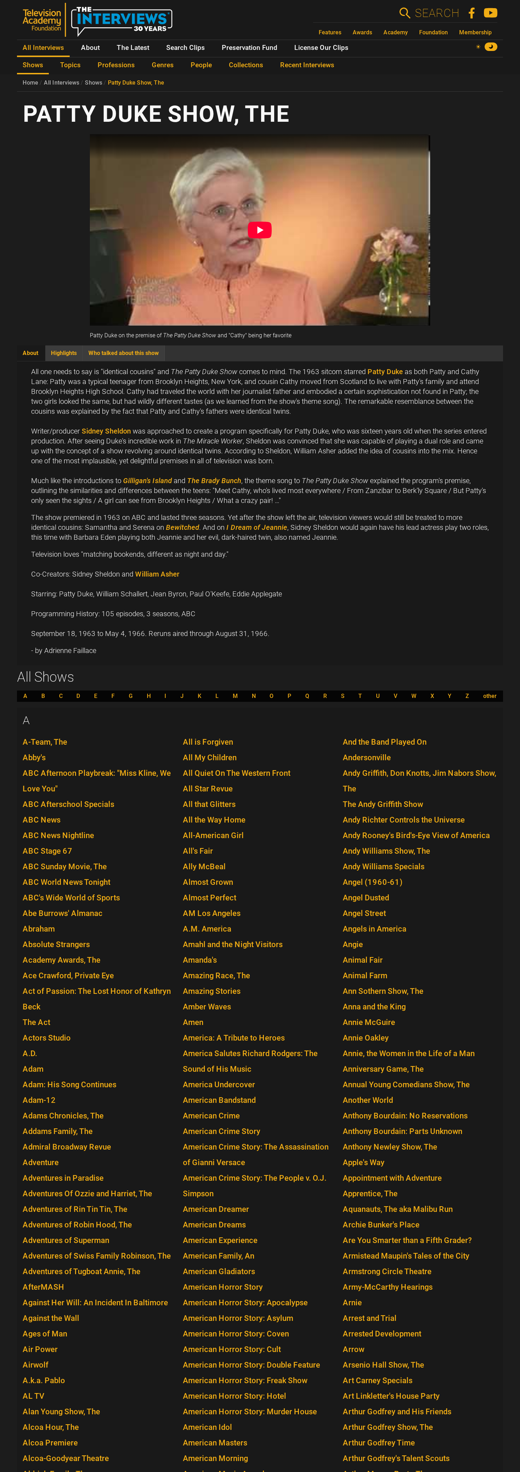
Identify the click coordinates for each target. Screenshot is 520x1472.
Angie (353, 944)
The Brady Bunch (214, 480)
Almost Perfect (209, 897)
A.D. (30, 1053)
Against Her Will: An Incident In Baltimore (95, 1302)
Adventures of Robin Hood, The (77, 1224)
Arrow (353, 1349)
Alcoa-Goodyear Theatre (66, 1458)
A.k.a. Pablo (44, 1380)
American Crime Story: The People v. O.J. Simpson (255, 1186)
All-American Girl (213, 835)
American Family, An (218, 1256)
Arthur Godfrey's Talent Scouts (396, 1458)
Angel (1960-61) (373, 882)
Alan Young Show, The (61, 1411)
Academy (395, 32)
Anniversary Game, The (383, 1069)
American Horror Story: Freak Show (245, 1380)
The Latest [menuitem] (133, 48)
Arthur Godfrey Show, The (388, 1427)
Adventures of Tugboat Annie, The (81, 1271)
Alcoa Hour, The (51, 1427)
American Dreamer (216, 1209)
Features (330, 32)
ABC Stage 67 (48, 851)
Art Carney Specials (377, 1380)
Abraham (39, 928)
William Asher (157, 574)
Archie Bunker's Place (381, 1224)
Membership (475, 32)
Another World (368, 1100)
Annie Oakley (366, 1037)
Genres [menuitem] (163, 65)
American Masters (215, 1442)
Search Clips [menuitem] (185, 48)
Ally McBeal (204, 866)
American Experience (220, 1240)
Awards (362, 32)
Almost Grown (208, 882)
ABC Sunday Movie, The (65, 866)
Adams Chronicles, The (63, 1115)
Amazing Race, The (216, 975)
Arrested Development (382, 1333)
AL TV (34, 1396)
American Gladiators (219, 1271)
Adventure (41, 1162)
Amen (193, 1022)
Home (30, 82)
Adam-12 (39, 1100)
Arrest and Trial (370, 1318)
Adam (33, 1069)
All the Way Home (214, 819)
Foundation (433, 32)
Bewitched (182, 527)
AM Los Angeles (212, 913)
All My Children (210, 757)
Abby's (34, 757)
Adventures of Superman (66, 1240)
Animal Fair (363, 960)
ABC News (41, 819)
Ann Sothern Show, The (383, 991)
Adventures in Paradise (63, 1178)
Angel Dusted (366, 897)
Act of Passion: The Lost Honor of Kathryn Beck (97, 999)
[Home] (100, 23)
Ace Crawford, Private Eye (68, 975)
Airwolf (35, 1365)
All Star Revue (208, 788)
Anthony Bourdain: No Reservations (405, 1115)
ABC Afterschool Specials (68, 804)
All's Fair (198, 851)
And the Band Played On (385, 742)
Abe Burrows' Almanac (63, 913)
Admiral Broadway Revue (67, 1146)
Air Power (40, 1349)
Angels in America (374, 928)
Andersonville (367, 757)
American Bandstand (219, 1100)
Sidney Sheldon (106, 431)
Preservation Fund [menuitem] (249, 48)
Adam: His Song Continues (69, 1084)
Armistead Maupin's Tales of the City (406, 1256)
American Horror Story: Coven (236, 1333)
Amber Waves (207, 1006)
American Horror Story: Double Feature (251, 1365)
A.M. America (207, 928)
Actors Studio (47, 1037)
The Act (36, 1022)
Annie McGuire (369, 1022)
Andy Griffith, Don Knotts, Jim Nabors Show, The (419, 781)
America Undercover (219, 1084)
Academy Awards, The (61, 960)
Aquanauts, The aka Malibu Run (398, 1209)
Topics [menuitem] (70, 65)
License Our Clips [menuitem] (321, 48)
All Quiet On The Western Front (236, 773)
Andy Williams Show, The (386, 851)
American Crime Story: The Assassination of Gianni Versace (256, 1154)
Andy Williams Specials (383, 866)
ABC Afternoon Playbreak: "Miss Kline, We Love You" (97, 781)
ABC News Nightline (58, 835)
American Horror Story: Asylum (238, 1318)
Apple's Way (364, 1162)
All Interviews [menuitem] (43, 48)
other (490, 696)
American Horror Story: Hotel (234, 1396)
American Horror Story (223, 1287)
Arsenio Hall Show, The (383, 1365)
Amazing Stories (212, 991)
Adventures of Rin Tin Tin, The (75, 1209)
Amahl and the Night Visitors (233, 944)
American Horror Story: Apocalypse (245, 1302)
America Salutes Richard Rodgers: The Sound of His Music (250, 1061)
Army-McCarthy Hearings (388, 1287)
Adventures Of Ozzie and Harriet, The (87, 1193)
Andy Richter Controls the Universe (404, 819)
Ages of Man (45, 1333)
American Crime (211, 1115)
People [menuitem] (201, 65)
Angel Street (364, 913)
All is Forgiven (208, 742)
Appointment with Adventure (392, 1178)
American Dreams (214, 1224)
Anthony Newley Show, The (390, 1146)
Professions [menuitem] (116, 65)
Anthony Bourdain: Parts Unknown (402, 1131)
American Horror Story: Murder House (250, 1411)
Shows (93, 82)
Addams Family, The (58, 1131)
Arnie (352, 1302)
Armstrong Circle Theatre (387, 1271)
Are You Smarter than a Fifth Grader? (407, 1240)
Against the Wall (51, 1318)
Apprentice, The (370, 1193)
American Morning (215, 1458)
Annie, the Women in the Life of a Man (409, 1053)
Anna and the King (374, 1006)
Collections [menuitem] (246, 65)
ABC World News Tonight (66, 882)
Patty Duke (385, 371)
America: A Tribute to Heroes (234, 1037)
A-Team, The (45, 742)
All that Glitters (209, 804)
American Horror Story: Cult (232, 1349)
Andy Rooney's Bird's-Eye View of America (416, 835)
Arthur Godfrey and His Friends (397, 1411)
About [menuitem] (90, 48)
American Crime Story (221, 1131)
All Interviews (61, 82)
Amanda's (200, 960)
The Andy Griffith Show (383, 804)
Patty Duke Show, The (136, 82)
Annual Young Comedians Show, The (406, 1084)
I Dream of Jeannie (256, 527)
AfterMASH (43, 1287)
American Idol (207, 1427)
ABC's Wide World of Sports (71, 897)
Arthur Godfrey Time (379, 1442)
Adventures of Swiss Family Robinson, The (97, 1256)
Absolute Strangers (56, 944)
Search (437, 13)
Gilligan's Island (147, 480)
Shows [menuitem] (33, 65)
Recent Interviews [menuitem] (307, 65)
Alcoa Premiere (50, 1442)
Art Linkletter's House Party (391, 1396)
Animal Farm (365, 975)
